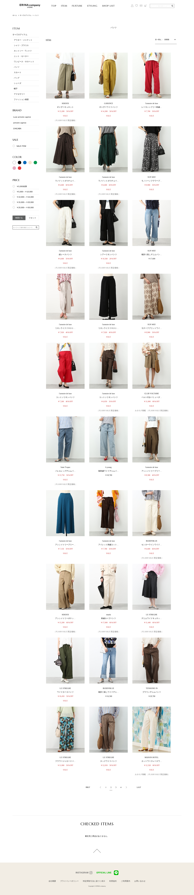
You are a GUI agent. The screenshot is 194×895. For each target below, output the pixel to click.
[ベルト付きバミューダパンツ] (151, 366)
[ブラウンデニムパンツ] (151, 661)
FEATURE (77, 5)
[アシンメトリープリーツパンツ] (151, 439)
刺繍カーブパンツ (108, 618)
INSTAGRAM (82, 873)
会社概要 (52, 881)
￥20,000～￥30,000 (25, 207)
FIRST (88, 787)
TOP (53, 5)
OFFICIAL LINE (104, 873)
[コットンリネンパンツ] (65, 366)
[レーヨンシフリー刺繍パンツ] (151, 76)
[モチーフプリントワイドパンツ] (151, 297)
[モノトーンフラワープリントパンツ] (151, 149)
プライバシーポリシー (69, 881)
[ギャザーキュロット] (65, 76)
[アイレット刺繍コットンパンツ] (108, 513)
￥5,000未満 (21, 186)
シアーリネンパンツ (108, 254)
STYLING (92, 5)
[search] (172, 6)
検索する (19, 218)
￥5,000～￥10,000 (24, 192)
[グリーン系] (35, 164)
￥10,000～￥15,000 (25, 197)
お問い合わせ (139, 881)
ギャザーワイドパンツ (108, 107)
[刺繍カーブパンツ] (108, 587)
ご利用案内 (125, 881)
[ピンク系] (14, 169)
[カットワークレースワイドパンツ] (151, 730)
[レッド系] (19, 169)
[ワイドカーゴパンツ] (65, 661)
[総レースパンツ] (65, 223)
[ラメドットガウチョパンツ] (65, 149)
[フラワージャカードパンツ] (65, 730)
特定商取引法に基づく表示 (94, 881)
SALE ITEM (21, 146)
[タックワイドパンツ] (108, 730)
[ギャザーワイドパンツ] (108, 76)
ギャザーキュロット (65, 107)
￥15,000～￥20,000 (25, 202)
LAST (139, 787)
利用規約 (113, 881)
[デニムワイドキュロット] (151, 587)
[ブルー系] (25, 164)
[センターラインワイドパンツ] (151, 513)
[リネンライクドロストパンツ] (65, 297)
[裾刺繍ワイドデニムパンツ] (108, 439)
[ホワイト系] (14, 164)
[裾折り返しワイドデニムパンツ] (108, 661)
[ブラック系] (19, 164)
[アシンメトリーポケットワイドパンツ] (65, 587)
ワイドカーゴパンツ (65, 692)
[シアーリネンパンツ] (108, 223)
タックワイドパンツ (108, 761)
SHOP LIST (108, 5)
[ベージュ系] (30, 164)
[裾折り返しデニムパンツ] (151, 223)
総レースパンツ (65, 254)
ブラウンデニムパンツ (151, 692)
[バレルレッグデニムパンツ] (65, 439)
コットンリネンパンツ (65, 397)
